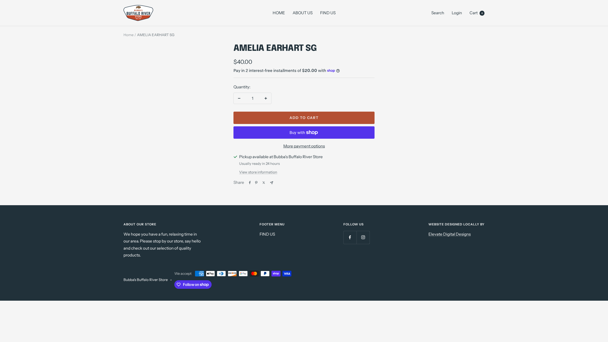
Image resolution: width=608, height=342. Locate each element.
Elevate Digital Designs (449, 234)
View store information (258, 172)
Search (437, 12)
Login (457, 12)
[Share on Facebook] (250, 182)
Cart (476, 12)
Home (128, 35)
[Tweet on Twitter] (264, 182)
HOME (279, 12)
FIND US (328, 12)
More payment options (304, 146)
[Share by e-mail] (271, 182)
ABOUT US (303, 12)
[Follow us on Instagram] (363, 237)
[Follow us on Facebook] (349, 237)
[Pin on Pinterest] (256, 182)
